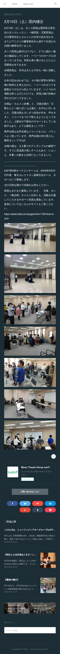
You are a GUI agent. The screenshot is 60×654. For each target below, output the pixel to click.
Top (4, 3)
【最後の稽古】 (11, 579)
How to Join (28, 3)
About (14, 3)
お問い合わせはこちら (30, 492)
